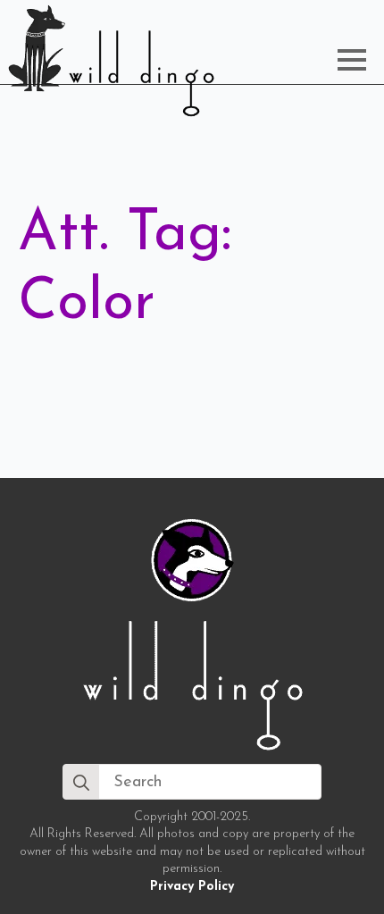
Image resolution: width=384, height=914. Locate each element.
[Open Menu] (352, 60)
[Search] (81, 783)
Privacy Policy (192, 886)
